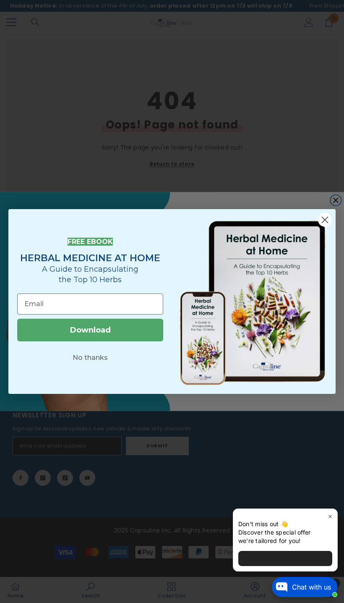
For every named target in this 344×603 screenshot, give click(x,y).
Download (90, 330)
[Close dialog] (325, 219)
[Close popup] (330, 516)
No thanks (90, 358)
